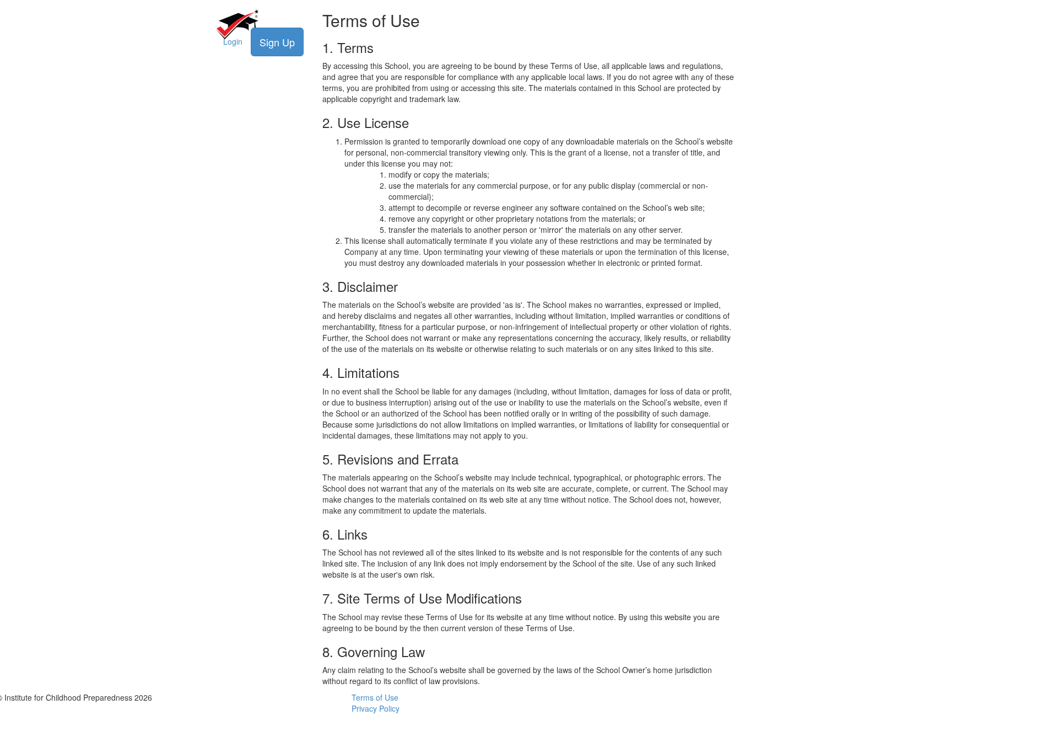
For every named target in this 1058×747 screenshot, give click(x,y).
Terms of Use (375, 697)
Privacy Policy (376, 708)
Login (232, 41)
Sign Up (277, 42)
